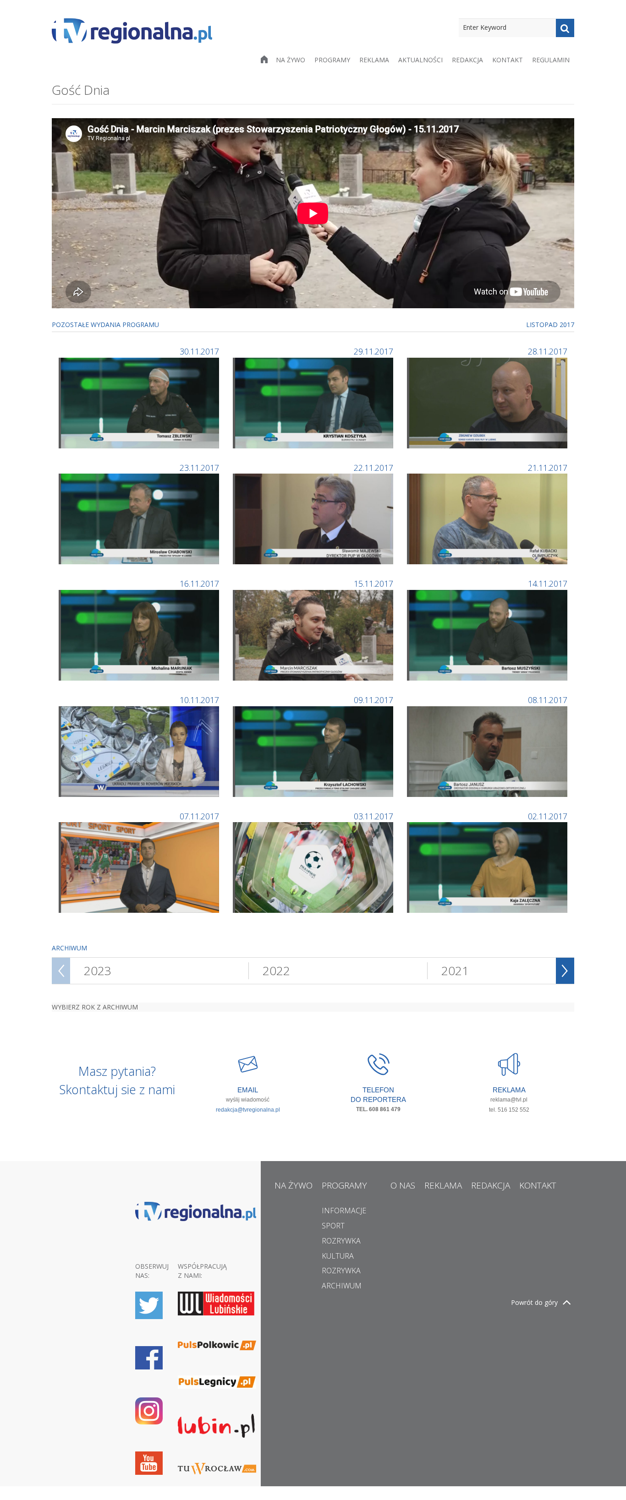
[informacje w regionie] (132, 31)
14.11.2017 (547, 583)
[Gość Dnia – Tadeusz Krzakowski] (314, 866)
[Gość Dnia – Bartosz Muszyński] (488, 634)
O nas (402, 1185)
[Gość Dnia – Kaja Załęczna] (488, 866)
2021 (455, 970)
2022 (276, 970)
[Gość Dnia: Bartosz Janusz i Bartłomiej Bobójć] (488, 750)
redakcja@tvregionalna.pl (248, 1110)
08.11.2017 (547, 699)
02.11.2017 (547, 816)
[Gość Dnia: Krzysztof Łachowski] (314, 750)
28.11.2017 (547, 351)
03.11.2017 (373, 816)
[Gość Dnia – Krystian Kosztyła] (314, 402)
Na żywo (290, 59)
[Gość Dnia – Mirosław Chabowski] (140, 518)
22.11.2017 (373, 467)
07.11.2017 (199, 816)
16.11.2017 (199, 583)
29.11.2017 (373, 351)
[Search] (565, 28)
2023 (97, 970)
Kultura (338, 1256)
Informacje (344, 1210)
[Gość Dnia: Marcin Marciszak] (314, 634)
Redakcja (467, 59)
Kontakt (507, 59)
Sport (333, 1226)
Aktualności (420, 59)
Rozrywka (341, 1241)
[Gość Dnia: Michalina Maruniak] (140, 634)
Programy (332, 59)
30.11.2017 (199, 351)
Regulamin (551, 59)
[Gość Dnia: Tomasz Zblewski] (140, 402)
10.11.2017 (199, 699)
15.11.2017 (373, 583)
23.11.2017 (199, 467)
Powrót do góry (534, 1302)
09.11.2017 (373, 699)
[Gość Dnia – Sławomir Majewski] (314, 518)
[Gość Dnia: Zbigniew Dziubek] (488, 402)
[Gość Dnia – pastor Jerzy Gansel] (140, 750)
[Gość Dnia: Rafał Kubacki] (488, 518)
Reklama (374, 59)
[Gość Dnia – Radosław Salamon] (140, 866)
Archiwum (342, 1286)
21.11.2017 (547, 467)
